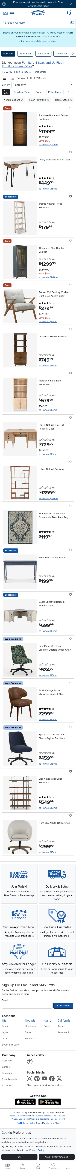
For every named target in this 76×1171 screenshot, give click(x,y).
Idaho (47, 1020)
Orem (5, 1038)
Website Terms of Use (46, 1115)
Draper (6, 1026)
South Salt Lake (10, 1044)
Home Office (39, 71)
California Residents (39, 1119)
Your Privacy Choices (56, 1156)
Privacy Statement (20, 1119)
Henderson (31, 1026)
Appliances (25, 53)
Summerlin (30, 1038)
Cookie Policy (57, 1119)
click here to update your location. (38, 41)
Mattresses (61, 53)
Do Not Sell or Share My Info (36, 1123)
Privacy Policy (36, 1150)
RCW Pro (7, 1060)
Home (12, 1115)
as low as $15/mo (48, 188)
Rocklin (61, 1026)
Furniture (8, 53)
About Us (7, 1085)
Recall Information (25, 1115)
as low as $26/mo (48, 277)
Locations (8, 1016)
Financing (7, 1073)
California (63, 1020)
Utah (5, 1020)
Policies (61, 1115)
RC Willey (7, 71)
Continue (63, 1005)
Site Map (55, 1123)
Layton (5, 1032)
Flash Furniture (22, 71)
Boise (47, 1026)
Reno (28, 1032)
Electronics (43, 53)
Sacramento (63, 1032)
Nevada (30, 1020)
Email (5, 1000)
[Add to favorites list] (70, 108)
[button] (14, 4)
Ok (19, 1156)
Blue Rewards (9, 1079)
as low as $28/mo (48, 498)
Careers (6, 1066)
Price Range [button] (55, 92)
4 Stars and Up (12, 99)
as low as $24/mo (48, 144)
